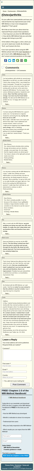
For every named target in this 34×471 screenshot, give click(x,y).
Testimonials (12, 11)
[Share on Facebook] (5, 62)
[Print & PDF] (17, 62)
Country (5, 375)
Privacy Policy (9, 465)
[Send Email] (21, 62)
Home (4, 11)
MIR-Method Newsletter (11, 447)
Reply (7, 104)
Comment (6, 348)
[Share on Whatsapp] (25, 62)
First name (6, 363)
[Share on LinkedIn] (13, 62)
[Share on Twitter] (9, 62)
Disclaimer (18, 465)
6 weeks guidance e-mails (12, 449)
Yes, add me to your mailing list (14, 381)
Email (4, 369)
